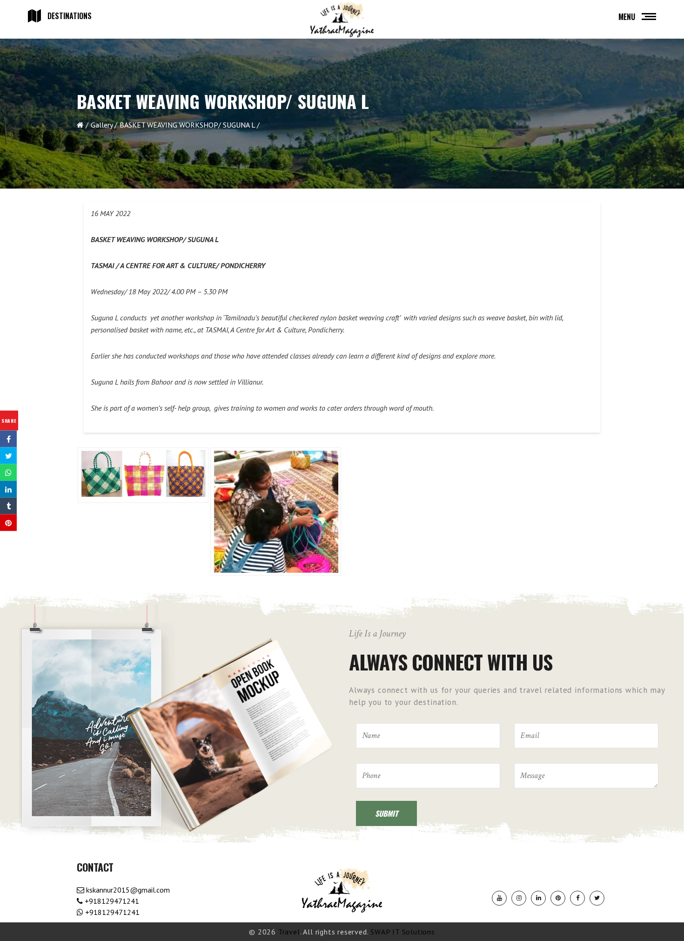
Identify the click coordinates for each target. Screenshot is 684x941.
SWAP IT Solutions (402, 931)
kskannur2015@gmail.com (127, 889)
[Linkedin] (538, 898)
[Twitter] (597, 898)
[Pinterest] (557, 898)
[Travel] (342, 20)
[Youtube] (499, 898)
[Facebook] (577, 898)
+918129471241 (111, 901)
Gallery (102, 124)
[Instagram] (518, 898)
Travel (289, 931)
